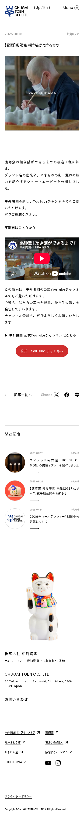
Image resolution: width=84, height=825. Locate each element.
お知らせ (72, 34)
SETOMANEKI (54, 742)
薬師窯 (49, 732)
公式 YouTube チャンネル (42, 351)
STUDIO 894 (13, 762)
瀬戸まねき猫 (13, 742)
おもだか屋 (11, 752)
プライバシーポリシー (18, 796)
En (45, 7)
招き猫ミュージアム (56, 752)
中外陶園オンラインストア (20, 732)
